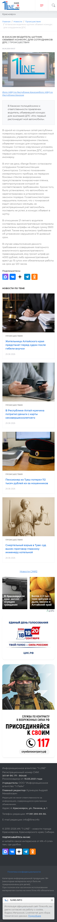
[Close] (52, 900)
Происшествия (14, 336)
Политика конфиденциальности (24, 872)
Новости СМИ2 (28, 571)
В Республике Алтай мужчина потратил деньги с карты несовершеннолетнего (24, 414)
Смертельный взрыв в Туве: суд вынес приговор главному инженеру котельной (25, 549)
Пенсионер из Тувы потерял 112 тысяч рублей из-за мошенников (26, 481)
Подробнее (34, 916)
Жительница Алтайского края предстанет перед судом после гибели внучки (25, 345)
